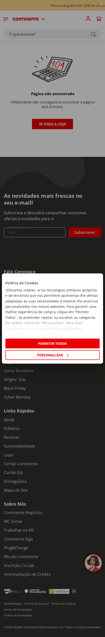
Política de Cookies (66, 328)
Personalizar (50, 355)
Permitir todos (52, 343)
